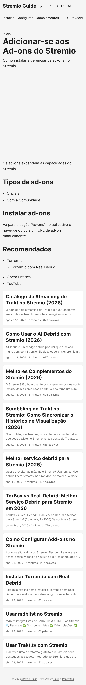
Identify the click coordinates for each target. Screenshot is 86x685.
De (69, 6)
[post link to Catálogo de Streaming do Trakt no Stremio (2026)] (43, 308)
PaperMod (68, 678)
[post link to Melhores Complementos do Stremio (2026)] (43, 382)
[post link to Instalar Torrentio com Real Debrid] (43, 588)
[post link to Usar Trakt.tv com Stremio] (43, 653)
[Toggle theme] (40, 6)
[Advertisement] (43, 115)
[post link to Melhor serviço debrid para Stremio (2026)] (43, 469)
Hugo (56, 678)
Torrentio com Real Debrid (33, 267)
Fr (62, 6)
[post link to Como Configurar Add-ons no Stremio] (43, 550)
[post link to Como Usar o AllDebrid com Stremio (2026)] (43, 345)
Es (56, 6)
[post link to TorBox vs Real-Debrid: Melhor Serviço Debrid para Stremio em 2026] (43, 510)
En (50, 6)
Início (7, 34)
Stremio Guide (19, 6)
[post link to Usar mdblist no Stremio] (43, 622)
